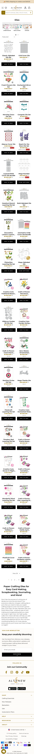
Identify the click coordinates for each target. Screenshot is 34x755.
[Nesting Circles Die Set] (8, 372)
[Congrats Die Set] (24, 106)
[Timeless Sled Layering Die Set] (8, 431)
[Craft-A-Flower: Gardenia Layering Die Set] (24, 549)
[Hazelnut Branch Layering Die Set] (8, 195)
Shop (4, 695)
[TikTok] (22, 673)
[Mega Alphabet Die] (24, 254)
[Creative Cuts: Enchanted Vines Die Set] (24, 401)
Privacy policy (12, 733)
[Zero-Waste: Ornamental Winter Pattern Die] (24, 342)
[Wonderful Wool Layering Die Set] (8, 490)
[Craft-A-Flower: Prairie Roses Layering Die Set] (24, 431)
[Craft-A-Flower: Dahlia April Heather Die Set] (24, 520)
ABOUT (4, 724)
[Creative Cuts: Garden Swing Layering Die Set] (24, 313)
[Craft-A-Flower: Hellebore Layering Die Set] (8, 520)
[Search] (3, 12)
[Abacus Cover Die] (8, 136)
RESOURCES (6, 720)
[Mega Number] (24, 165)
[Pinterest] (17, 673)
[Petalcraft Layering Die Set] (8, 401)
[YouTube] (27, 673)
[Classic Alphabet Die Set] (8, 47)
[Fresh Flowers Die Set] (8, 76)
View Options (24, 182)
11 (18, 580)
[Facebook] (6, 673)
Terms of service (24, 733)
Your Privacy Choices (12, 736)
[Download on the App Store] (12, 688)
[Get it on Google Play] (21, 688)
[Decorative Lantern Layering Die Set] (8, 224)
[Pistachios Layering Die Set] (8, 254)
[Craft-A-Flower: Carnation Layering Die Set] (24, 460)
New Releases (6, 702)
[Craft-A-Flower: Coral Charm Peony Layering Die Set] (8, 342)
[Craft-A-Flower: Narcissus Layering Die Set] (24, 283)
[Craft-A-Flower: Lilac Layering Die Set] (24, 490)
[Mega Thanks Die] (24, 372)
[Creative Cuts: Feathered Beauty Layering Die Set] (8, 283)
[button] (3, 751)
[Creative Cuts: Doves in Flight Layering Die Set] (8, 460)
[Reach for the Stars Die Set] (24, 136)
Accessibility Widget (11, 739)
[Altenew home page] (16, 8)
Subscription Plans (8, 712)
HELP (4, 716)
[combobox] (17, 12)
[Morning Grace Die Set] (8, 106)
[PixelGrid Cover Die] (8, 549)
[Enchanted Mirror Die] (24, 76)
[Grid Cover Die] (24, 47)
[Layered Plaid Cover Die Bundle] (8, 165)
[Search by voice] (30, 12)
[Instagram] (11, 673)
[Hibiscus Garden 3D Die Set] (8, 313)
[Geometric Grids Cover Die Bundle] (24, 224)
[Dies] (7, 31)
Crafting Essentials (8, 698)
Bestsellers (5, 705)
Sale (3, 708)
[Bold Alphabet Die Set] (24, 195)
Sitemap (23, 736)
